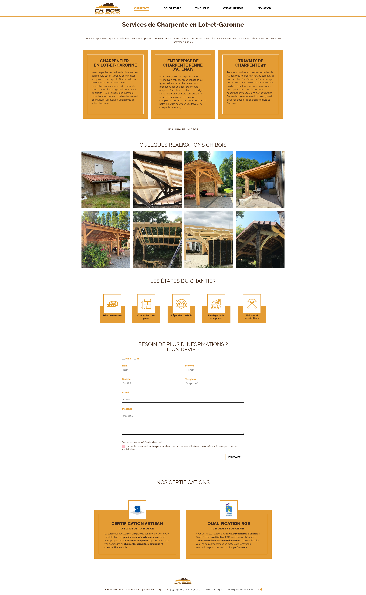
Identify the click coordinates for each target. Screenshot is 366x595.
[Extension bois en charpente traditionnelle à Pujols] (208, 179)
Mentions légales (215, 589)
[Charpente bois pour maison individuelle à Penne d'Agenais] (157, 179)
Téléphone (191, 379)
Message (127, 409)
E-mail (125, 392)
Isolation (264, 8)
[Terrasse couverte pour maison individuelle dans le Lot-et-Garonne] (105, 179)
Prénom (189, 365)
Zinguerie (202, 8)
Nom (125, 365)
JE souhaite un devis (183, 129)
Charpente (141, 8)
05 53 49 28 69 (176, 589)
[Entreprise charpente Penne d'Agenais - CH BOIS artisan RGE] (107, 13)
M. (138, 358)
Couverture (172, 8)
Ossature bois (233, 8)
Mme (128, 358)
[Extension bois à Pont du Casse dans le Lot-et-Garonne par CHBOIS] (157, 239)
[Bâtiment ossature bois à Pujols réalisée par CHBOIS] (208, 239)
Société (126, 379)
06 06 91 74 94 (193, 589)
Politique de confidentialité (242, 589)
